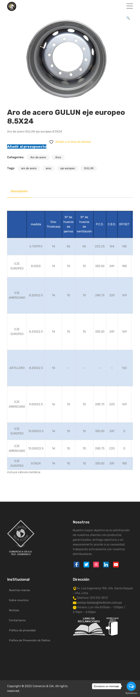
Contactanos (17, 620)
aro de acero (29, 168)
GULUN (88, 168)
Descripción (19, 191)
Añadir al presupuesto (26, 146)
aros (48, 168)
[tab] (19, 191)
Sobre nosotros (19, 600)
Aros (58, 157)
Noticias (14, 610)
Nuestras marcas (19, 590)
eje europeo (67, 168)
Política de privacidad (22, 630)
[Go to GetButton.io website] (131, 693)
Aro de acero (38, 157)
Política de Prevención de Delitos (29, 640)
